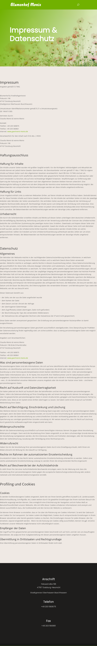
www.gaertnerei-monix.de (17, 131)
